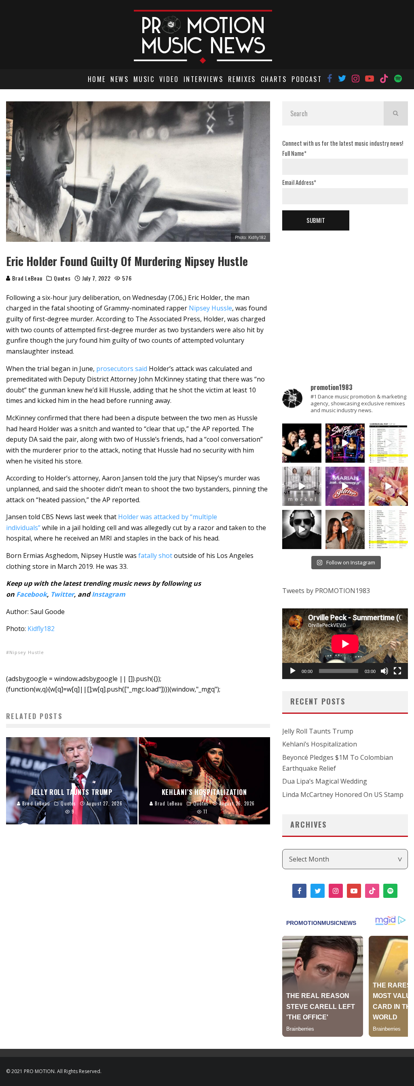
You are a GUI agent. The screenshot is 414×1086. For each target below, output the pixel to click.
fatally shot (155, 555)
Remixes (242, 79)
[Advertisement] (345, 293)
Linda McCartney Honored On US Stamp (342, 794)
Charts (274, 79)
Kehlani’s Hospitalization (319, 744)
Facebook (31, 594)
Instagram (108, 594)
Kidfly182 (41, 628)
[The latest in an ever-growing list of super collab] (301, 529)
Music (143, 79)
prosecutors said (121, 368)
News (119, 79)
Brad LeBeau (26, 278)
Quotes (62, 278)
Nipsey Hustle (26, 652)
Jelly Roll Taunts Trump (317, 731)
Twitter (62, 594)
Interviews (203, 79)
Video (169, 79)
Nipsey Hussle (210, 308)
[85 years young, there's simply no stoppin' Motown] (388, 529)
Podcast (306, 79)
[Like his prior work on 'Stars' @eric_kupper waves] (388, 486)
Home (97, 79)
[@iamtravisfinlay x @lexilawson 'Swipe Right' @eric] (345, 529)
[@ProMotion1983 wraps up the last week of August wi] (345, 443)
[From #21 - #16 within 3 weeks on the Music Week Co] (388, 443)
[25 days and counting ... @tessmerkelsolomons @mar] (301, 486)
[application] (345, 643)
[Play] (293, 671)
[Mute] (384, 671)
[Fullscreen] (397, 671)
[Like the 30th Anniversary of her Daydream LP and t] (345, 486)
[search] (396, 113)
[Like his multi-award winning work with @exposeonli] (301, 443)
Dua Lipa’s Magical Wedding (324, 781)
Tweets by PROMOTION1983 (326, 590)
